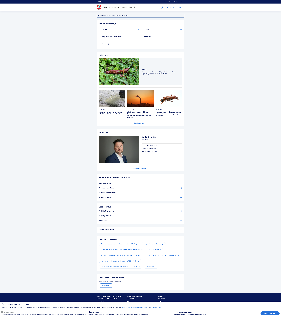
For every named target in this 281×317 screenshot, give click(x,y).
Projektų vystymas (105, 216)
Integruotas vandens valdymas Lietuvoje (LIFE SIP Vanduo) (119, 261)
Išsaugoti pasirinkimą (270, 313)
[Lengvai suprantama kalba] (167, 7)
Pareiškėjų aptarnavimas (107, 193)
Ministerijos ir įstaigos (167, 1)
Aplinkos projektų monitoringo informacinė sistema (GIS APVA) (120, 255)
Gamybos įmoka (107, 44)
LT (181, 1)
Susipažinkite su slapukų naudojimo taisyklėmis (134, 307)
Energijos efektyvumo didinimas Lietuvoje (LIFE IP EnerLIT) (119, 267)
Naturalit (156, 249)
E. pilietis (176, 1)
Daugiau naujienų (139, 123)
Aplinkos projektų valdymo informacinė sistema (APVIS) (118, 244)
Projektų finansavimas (106, 211)
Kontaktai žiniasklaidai (106, 188)
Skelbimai (147, 37)
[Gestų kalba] (162, 7)
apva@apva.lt (161, 298)
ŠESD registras (104, 220)
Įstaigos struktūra (105, 197)
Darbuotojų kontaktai (106, 183)
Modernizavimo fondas (106, 229)
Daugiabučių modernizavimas (112, 37)
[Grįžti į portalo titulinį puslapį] (99, 2)
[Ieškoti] (172, 7)
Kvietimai (105, 29)
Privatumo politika (155, 307)
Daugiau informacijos (139, 168)
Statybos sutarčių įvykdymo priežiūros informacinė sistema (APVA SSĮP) (123, 249)
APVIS (146, 29)
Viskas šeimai (150, 267)
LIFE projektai (152, 255)
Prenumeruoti (106, 285)
